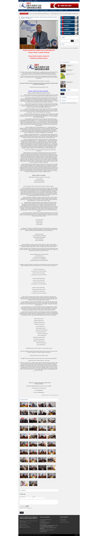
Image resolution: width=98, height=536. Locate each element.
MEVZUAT (28, 10)
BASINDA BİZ (61, 10)
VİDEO (66, 10)
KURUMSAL (22, 10)
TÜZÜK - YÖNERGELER (44, 10)
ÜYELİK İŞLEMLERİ (35, 10)
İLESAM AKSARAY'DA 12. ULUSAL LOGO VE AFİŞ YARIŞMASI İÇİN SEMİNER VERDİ (62, 13)
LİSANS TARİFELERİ (53, 10)
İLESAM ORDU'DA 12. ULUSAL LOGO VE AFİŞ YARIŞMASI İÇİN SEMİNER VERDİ (33, 13)
